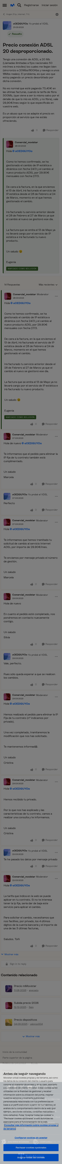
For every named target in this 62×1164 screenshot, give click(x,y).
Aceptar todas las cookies (31, 1157)
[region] (31, 1113)
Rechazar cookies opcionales (31, 1147)
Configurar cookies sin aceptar (31, 1137)
